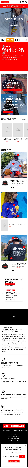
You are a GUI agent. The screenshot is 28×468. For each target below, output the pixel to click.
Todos (23, 119)
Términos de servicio (14, 440)
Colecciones (8, 111)
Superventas (17, 90)
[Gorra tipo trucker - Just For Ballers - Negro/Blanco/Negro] (14, 187)
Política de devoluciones (14, 438)
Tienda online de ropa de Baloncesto (13, 430)
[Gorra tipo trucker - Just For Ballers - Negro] (13, 187)
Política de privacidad (14, 436)
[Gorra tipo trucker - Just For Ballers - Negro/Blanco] (11, 187)
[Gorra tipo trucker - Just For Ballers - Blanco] (16, 187)
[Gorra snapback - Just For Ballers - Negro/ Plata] (14, 270)
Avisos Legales (14, 434)
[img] (14, 284)
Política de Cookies (14, 443)
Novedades (7, 90)
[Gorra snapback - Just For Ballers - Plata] (15, 270)
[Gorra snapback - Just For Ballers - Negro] (12, 270)
